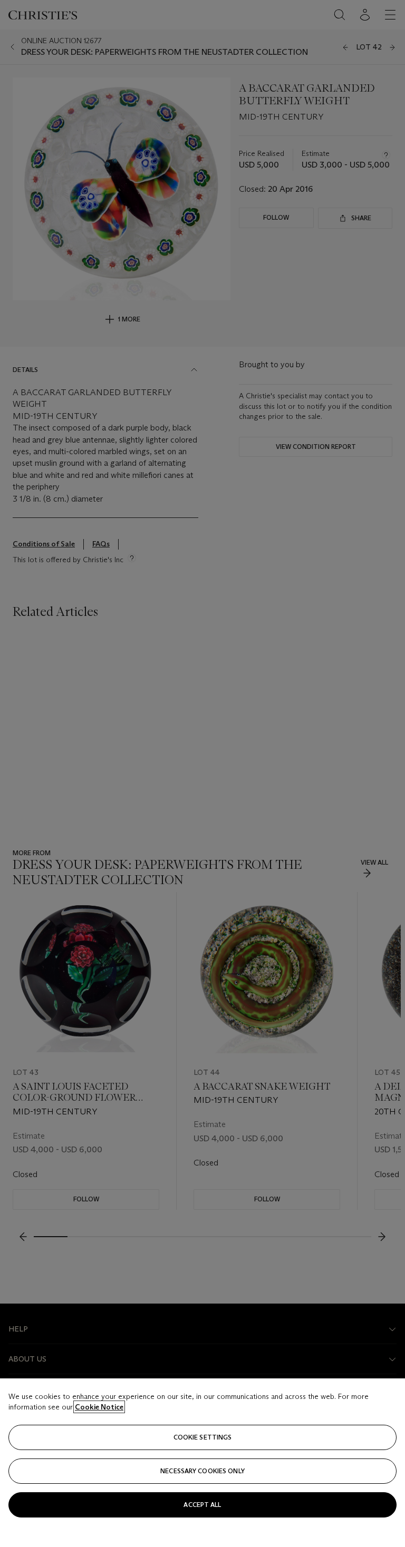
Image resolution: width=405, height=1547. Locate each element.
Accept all (202, 1505)
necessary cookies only (202, 1471)
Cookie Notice (99, 1407)
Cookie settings (202, 1437)
